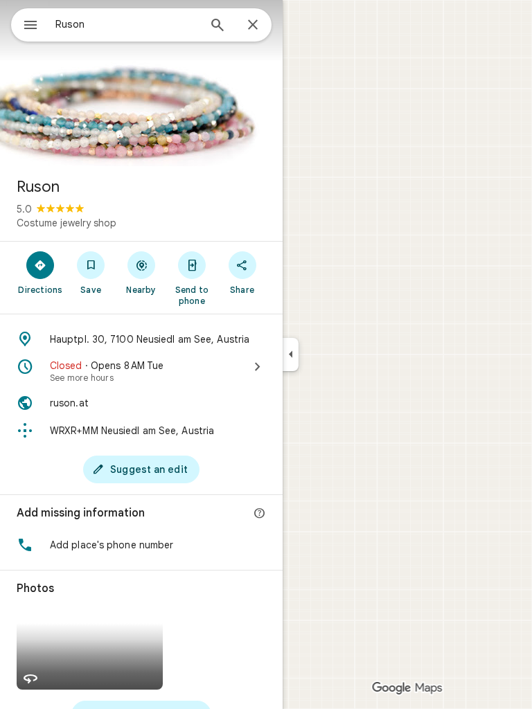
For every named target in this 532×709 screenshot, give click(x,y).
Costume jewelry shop (66, 223)
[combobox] (126, 24)
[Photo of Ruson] (141, 83)
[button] (141, 545)
